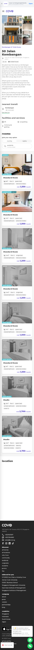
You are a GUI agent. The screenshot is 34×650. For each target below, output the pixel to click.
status (4, 646)
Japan (4, 622)
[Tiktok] (13, 543)
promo (4, 568)
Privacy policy (6, 641)
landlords (5, 560)
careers (4, 602)
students (5, 566)
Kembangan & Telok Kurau (11, 47)
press (4, 599)
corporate (5, 563)
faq (3, 571)
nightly (24, 141)
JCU (5, 61)
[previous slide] (3, 164)
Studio (6, 400)
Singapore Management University (13, 585)
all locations (6, 552)
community (6, 558)
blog (3, 607)
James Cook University (9, 580)
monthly (9, 141)
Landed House (14, 61)
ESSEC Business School (10, 582)
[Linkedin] (10, 543)
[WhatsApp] (30, 640)
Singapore (5, 614)
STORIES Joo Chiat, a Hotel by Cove (14, 577)
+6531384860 (9, 537)
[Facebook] (3, 543)
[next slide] (30, 164)
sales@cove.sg (10, 540)
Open (31, 3)
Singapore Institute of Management (14, 590)
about (4, 597)
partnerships (6, 604)
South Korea (6, 619)
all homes (5, 550)
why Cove (5, 555)
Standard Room (10, 178)
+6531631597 (9, 535)
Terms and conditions (9, 643)
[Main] (9, 11)
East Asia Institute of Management (14, 588)
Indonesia (5, 616)
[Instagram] (6, 543)
